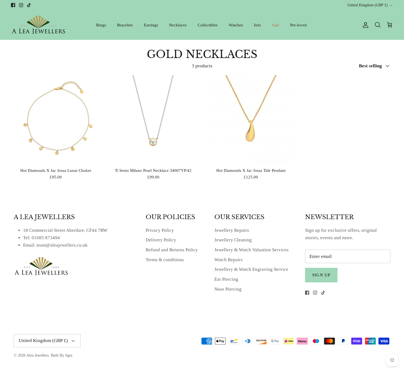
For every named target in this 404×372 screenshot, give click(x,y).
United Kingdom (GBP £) (367, 5)
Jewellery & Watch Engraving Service (251, 269)
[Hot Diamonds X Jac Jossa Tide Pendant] (250, 119)
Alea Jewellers (37, 355)
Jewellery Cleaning (233, 240)
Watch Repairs (228, 259)
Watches (236, 25)
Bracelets (125, 25)
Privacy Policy (160, 230)
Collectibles (208, 25)
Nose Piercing (228, 289)
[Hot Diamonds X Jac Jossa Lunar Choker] (55, 119)
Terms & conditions (165, 259)
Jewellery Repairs (231, 230)
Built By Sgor (62, 355)
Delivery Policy (161, 240)
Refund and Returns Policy (172, 249)
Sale (275, 25)
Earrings (151, 25)
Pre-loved (298, 25)
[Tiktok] (29, 5)
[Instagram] (21, 5)
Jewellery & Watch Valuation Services (251, 249)
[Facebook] (13, 5)
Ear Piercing (226, 279)
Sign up (321, 275)
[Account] (364, 25)
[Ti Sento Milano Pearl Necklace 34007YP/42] (153, 119)
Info (257, 25)
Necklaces (178, 25)
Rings (101, 25)
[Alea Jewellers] (38, 25)
